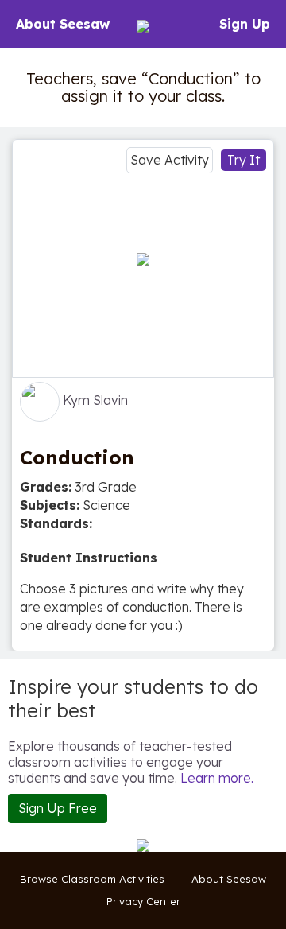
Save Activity (169, 160)
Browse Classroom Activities (92, 879)
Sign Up (244, 24)
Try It (243, 160)
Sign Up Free (57, 808)
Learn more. (216, 778)
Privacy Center (143, 901)
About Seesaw (63, 24)
